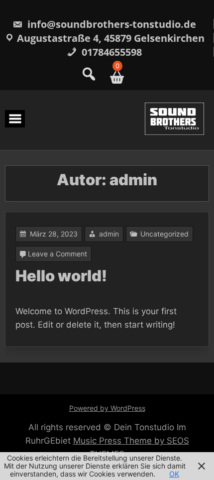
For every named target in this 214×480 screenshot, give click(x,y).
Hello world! (61, 275)
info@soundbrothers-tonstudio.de (110, 24)
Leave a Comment (57, 253)
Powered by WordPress (107, 408)
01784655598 (110, 52)
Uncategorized (164, 234)
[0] (113, 77)
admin (109, 234)
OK (174, 474)
